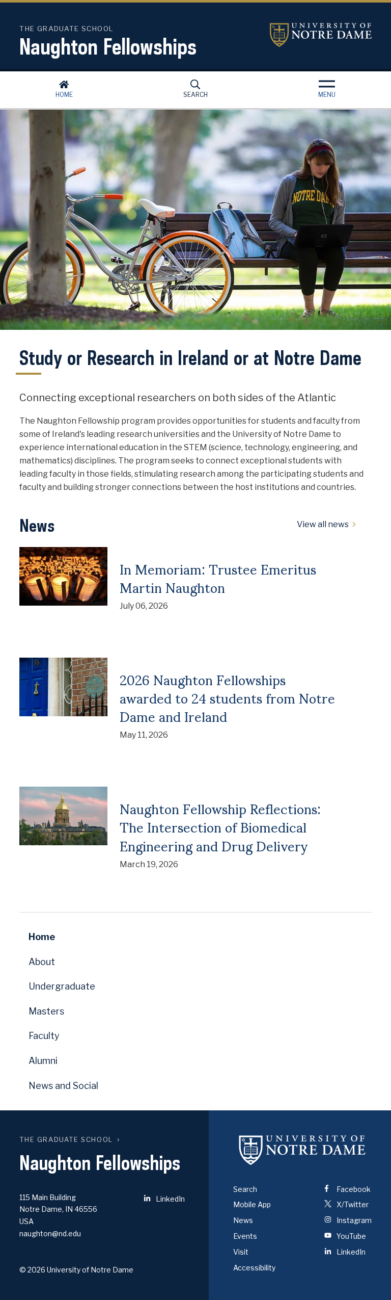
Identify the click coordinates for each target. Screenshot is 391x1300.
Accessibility (254, 1267)
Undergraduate (62, 986)
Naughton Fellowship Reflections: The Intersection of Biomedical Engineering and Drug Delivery (220, 826)
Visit (240, 1251)
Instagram (353, 1220)
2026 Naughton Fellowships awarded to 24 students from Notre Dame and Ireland (227, 697)
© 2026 (32, 1269)
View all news (323, 524)
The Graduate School (66, 1139)
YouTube (350, 1236)
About (42, 961)
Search (195, 94)
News (243, 1220)
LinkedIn (169, 1198)
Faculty (44, 1035)
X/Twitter (352, 1204)
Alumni (43, 1060)
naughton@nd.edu (50, 1233)
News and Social (63, 1085)
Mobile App (252, 1204)
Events (245, 1236)
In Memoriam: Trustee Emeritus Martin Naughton (218, 577)
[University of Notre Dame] (302, 1150)
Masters (46, 1011)
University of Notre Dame (321, 35)
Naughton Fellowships (108, 46)
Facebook (353, 1189)
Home (64, 94)
